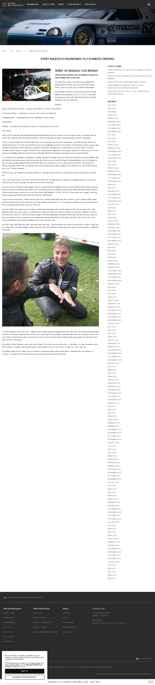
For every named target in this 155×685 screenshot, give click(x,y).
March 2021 (113, 261)
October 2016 (114, 436)
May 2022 (112, 214)
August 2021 (113, 244)
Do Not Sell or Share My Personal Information (90, 667)
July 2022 (112, 208)
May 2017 (112, 413)
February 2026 (114, 122)
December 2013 (114, 549)
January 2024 (114, 171)
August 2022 (113, 204)
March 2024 (113, 168)
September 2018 (114, 360)
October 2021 (114, 237)
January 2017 (114, 426)
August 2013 (113, 562)
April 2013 (112, 575)
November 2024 (114, 151)
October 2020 (114, 277)
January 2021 (114, 267)
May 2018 (112, 373)
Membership (33, 4)
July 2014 (112, 525)
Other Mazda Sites (41, 608)
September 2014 (114, 519)
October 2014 (114, 515)
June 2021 (112, 251)
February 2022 (114, 224)
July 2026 (112, 105)
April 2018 (112, 377)
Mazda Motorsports (15, 4)
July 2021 (112, 247)
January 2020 (114, 307)
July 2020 (112, 287)
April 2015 (112, 496)
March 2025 (113, 145)
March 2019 (113, 340)
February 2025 (114, 148)
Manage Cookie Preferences (53, 667)
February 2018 (114, 383)
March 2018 (113, 380)
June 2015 (112, 489)
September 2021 (114, 241)
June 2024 (112, 161)
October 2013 (114, 555)
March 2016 (113, 459)
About (65, 608)
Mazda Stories (40, 627)
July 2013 (112, 565)
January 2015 (114, 506)
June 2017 (112, 410)
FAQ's (65, 617)
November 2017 (114, 393)
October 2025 (114, 128)
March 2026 (113, 118)
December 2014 (114, 509)
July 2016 (112, 446)
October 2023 (114, 178)
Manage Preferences (24, 677)
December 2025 (114, 125)
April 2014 (112, 535)
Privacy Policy (35, 663)
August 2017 (113, 403)
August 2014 (113, 522)
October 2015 (114, 476)
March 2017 (113, 420)
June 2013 (112, 568)
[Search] (149, 4)
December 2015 (114, 469)
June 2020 (112, 290)
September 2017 (114, 400)
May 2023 (112, 188)
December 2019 (114, 310)
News (61, 4)
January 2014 (114, 545)
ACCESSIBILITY (145, 658)
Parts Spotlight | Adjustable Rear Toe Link (126, 82)
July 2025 (112, 135)
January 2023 (114, 191)
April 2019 (112, 337)
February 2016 (114, 462)
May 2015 (112, 492)
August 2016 (113, 443)
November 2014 (114, 512)
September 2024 (114, 158)
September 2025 (114, 132)
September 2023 (114, 181)
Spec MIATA (9, 637)
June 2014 (112, 529)
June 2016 (112, 449)
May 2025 (112, 141)
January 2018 (114, 386)
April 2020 (112, 297)
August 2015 (113, 482)
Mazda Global (39, 617)
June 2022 (112, 211)
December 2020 (114, 271)
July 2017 (112, 406)
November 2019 (114, 314)
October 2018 (114, 357)
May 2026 (112, 112)
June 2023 (112, 184)
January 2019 (114, 347)
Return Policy (69, 627)
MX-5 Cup (8, 627)
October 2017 (114, 396)
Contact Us (68, 632)
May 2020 (112, 294)
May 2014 (112, 532)
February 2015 (114, 502)
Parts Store (48, 4)
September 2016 (114, 439)
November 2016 (114, 433)
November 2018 (114, 353)
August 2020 (113, 284)
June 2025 (112, 138)
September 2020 (114, 280)
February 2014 (114, 542)
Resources (90, 4)
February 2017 (114, 423)
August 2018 (113, 363)
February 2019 (114, 343)
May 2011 (112, 578)
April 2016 (112, 456)
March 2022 (113, 221)
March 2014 (113, 539)
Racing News (68, 622)
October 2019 (114, 317)
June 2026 (112, 108)
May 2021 (112, 254)
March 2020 (113, 300)
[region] (24, 667)
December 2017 (114, 390)
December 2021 (114, 231)
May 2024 (112, 165)
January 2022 (114, 228)
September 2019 (114, 320)
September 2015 (114, 479)
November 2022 (114, 194)
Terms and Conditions (12, 665)
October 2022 (114, 198)
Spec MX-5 (8, 632)
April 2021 (112, 257)
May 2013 (112, 572)
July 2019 (112, 327)
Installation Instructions (45, 632)
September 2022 (114, 201)
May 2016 (112, 453)
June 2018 (112, 370)
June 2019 (112, 330)
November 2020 (114, 274)
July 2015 (112, 486)
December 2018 (114, 350)
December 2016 (114, 429)
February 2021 (114, 264)
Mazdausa (38, 613)
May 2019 (112, 333)
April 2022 (112, 218)
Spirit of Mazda (80, 95)
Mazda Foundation (42, 622)
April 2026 (112, 115)
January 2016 (114, 466)
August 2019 (113, 324)
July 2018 (112, 367)
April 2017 (112, 416)
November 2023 (114, 175)
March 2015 (113, 499)
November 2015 (114, 473)
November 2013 (114, 552)
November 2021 (114, 234)
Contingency (74, 4)
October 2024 (114, 155)
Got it (24, 671)
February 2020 (114, 304)
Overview (8, 641)
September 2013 (114, 558)
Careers (66, 613)
